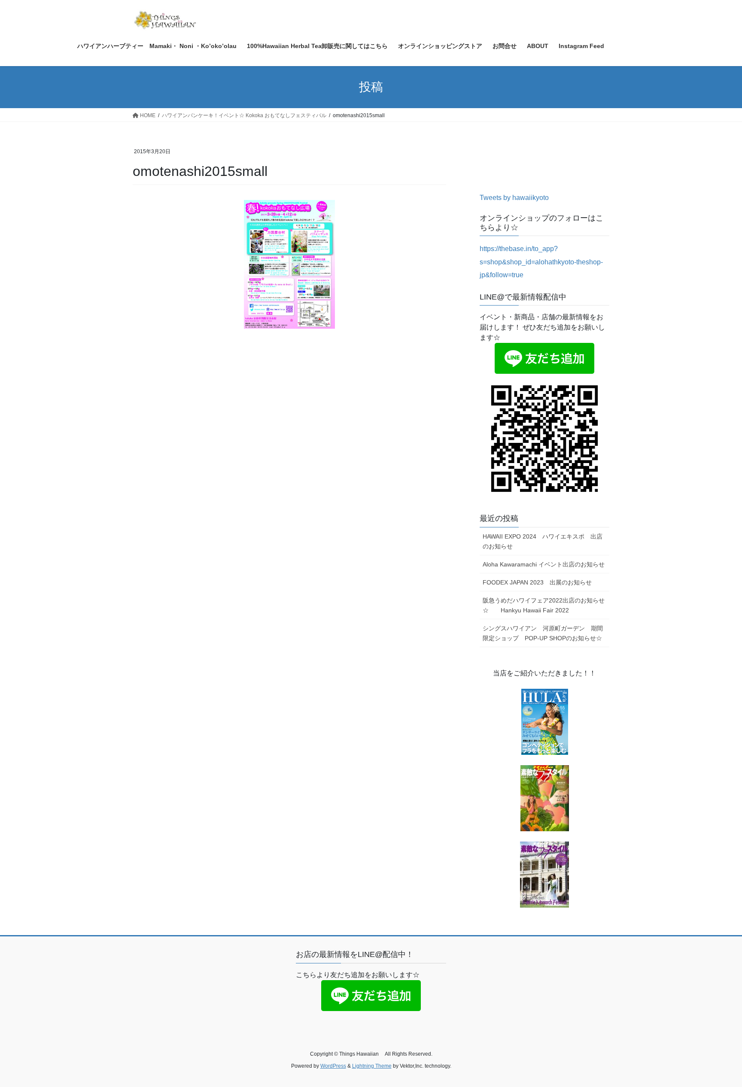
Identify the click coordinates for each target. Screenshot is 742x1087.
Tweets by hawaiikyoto (514, 197)
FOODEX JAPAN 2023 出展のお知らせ (537, 582)
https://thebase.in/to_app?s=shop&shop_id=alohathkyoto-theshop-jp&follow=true (541, 262)
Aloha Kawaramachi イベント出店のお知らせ (544, 564)
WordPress (333, 1066)
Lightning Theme (372, 1066)
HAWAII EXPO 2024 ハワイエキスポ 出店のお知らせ (542, 541)
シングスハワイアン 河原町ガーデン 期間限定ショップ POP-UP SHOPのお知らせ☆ (543, 633)
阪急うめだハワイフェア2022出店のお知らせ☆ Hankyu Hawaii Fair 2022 (544, 605)
